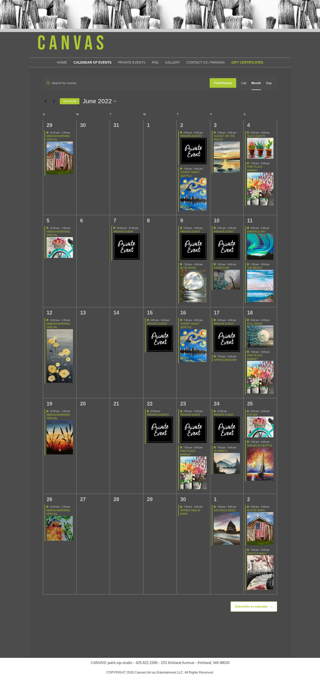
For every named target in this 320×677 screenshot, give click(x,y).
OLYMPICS (220, 450)
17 (216, 313)
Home (62, 62)
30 (183, 499)
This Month (69, 101)
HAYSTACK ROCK (225, 510)
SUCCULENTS (256, 136)
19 (49, 404)
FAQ (155, 62)
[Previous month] (45, 101)
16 (183, 313)
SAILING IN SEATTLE (260, 445)
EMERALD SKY (256, 231)
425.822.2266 (146, 663)
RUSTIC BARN (256, 510)
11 (250, 220)
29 (49, 125)
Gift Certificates (247, 62)
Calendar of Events (92, 62)
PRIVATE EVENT (123, 231)
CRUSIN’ (252, 414)
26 (49, 499)
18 (250, 313)
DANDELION (221, 267)
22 (150, 404)
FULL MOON (254, 323)
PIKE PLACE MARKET (254, 168)
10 (216, 220)
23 (183, 404)
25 (250, 404)
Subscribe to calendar (251, 606)
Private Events (131, 62)
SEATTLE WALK (256, 553)
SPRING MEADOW (225, 359)
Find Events (223, 83)
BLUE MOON (188, 267)
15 (150, 313)
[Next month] (54, 101)
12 (49, 313)
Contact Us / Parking (206, 62)
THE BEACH (254, 267)
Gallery (172, 62)
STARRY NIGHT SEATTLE (189, 174)
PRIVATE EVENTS (191, 136)
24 (216, 404)
